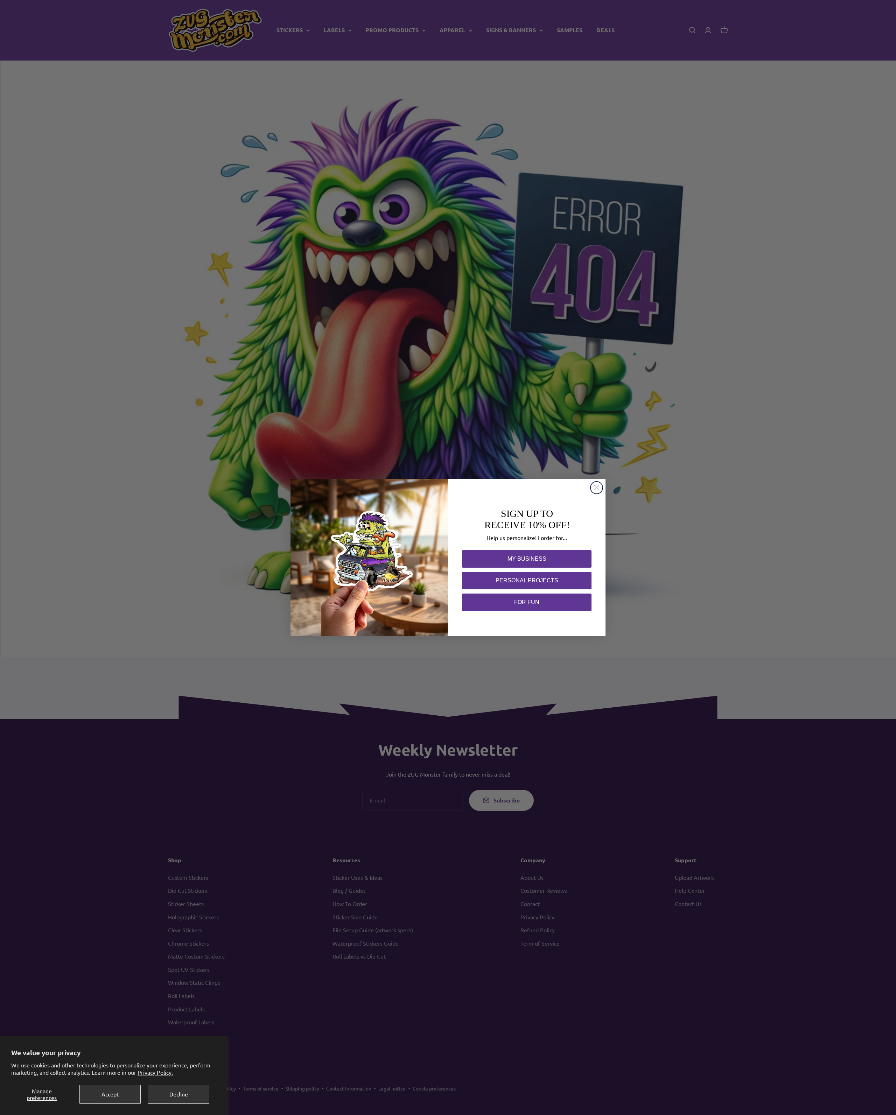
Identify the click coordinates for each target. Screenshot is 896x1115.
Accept (110, 1094)
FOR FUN (526, 602)
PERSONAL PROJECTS (527, 580)
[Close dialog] (596, 488)
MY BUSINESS (526, 559)
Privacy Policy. (155, 1072)
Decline (178, 1094)
